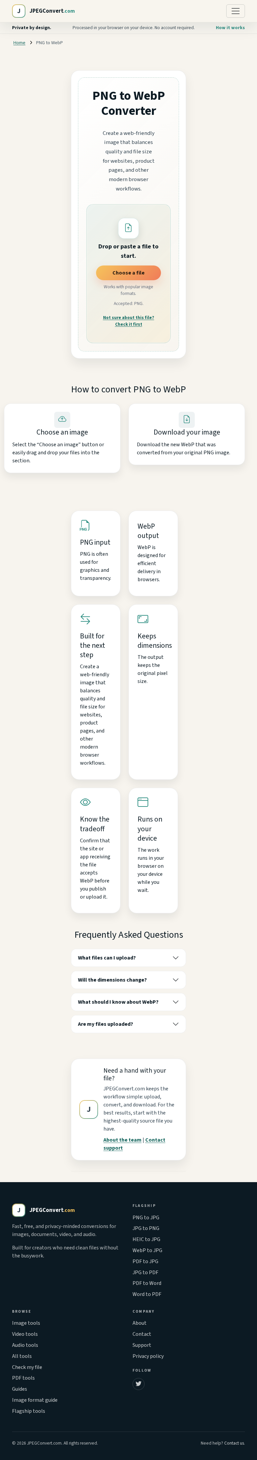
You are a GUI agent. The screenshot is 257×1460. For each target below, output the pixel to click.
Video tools (25, 1334)
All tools (22, 1356)
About (140, 1323)
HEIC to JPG (146, 1239)
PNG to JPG (146, 1217)
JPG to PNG (146, 1228)
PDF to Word (147, 1283)
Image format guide (35, 1400)
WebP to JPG (147, 1250)
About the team (122, 1140)
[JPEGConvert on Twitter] (139, 1384)
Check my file (27, 1367)
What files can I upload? (107, 958)
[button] (128, 228)
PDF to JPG (145, 1261)
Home (19, 42)
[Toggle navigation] (235, 11)
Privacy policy (148, 1356)
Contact (142, 1334)
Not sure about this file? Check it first (128, 321)
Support (142, 1345)
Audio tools (25, 1345)
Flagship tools (28, 1411)
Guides (19, 1389)
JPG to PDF (145, 1272)
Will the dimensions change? (112, 980)
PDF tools (23, 1378)
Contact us (234, 1443)
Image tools (26, 1323)
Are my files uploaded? (105, 1024)
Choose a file (128, 273)
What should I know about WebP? (118, 1002)
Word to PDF (147, 1294)
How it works (230, 27)
